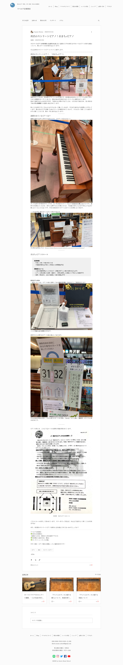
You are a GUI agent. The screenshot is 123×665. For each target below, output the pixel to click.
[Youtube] (69, 656)
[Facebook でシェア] (31, 560)
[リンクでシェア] (39, 560)
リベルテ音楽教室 (24, 9)
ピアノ (33, 550)
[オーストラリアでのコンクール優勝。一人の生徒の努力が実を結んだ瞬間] (34, 584)
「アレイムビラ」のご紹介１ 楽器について (89, 596)
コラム (61, 20)
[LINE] (54, 656)
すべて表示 (98, 574)
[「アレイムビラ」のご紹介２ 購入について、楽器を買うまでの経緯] (61, 584)
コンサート (53, 20)
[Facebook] (65, 656)
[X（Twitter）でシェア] (35, 560)
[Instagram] (57, 656)
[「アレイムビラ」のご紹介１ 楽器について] (89, 584)
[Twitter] (61, 656)
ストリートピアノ (48, 550)
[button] (98, 20)
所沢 (39, 550)
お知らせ (34, 20)
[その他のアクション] (91, 32)
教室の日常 (43, 20)
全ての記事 (25, 20)
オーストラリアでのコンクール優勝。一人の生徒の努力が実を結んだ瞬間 (34, 596)
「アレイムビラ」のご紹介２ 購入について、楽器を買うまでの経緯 (61, 596)
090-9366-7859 (57, 641)
